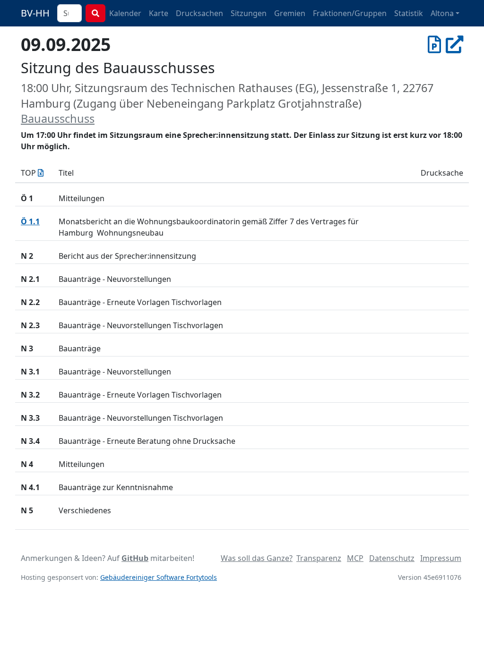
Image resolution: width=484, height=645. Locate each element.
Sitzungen (249, 13)
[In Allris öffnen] (454, 44)
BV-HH (35, 13)
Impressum (440, 558)
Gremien (289, 13)
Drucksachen (199, 13)
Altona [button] (442, 13)
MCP (355, 558)
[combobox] (69, 13)
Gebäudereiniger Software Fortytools (158, 577)
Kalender (125, 13)
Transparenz (318, 558)
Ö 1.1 (30, 221)
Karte (158, 13)
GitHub (134, 558)
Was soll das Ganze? (257, 558)
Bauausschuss (58, 118)
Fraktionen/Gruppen (350, 13)
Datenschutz (392, 558)
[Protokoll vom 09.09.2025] (434, 44)
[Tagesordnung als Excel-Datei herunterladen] (40, 173)
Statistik (408, 13)
